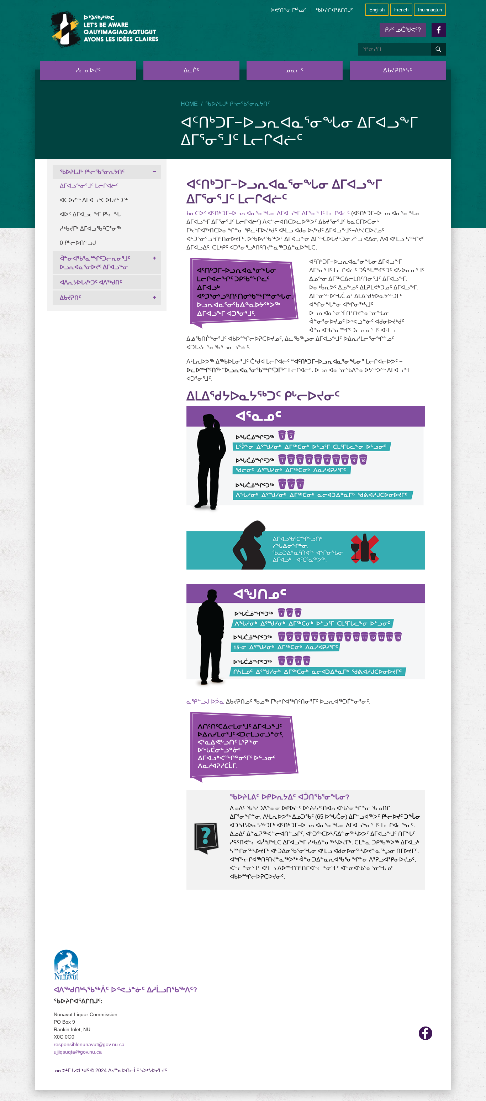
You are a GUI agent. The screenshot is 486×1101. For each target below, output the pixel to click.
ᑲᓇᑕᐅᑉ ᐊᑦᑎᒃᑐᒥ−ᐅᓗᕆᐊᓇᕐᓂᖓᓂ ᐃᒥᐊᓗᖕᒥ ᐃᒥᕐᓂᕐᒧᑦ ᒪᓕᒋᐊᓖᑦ (268, 213)
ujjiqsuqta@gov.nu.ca (78, 1052)
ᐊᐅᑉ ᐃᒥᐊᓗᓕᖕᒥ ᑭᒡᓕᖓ (90, 214)
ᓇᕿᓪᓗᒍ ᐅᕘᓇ (205, 702)
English (377, 9)
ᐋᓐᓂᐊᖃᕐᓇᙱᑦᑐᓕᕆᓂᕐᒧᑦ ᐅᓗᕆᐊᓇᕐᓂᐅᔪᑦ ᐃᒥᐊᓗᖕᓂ (95, 263)
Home (189, 104)
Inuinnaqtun (430, 9)
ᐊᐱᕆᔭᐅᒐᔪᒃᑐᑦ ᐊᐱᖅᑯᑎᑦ (91, 282)
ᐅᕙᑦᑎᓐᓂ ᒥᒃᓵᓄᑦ (288, 10)
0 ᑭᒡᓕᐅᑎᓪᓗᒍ (78, 243)
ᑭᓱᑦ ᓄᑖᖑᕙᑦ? (403, 30)
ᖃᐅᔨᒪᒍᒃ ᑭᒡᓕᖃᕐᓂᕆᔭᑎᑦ (237, 104)
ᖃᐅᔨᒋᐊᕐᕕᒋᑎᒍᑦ (334, 10)
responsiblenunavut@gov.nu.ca (89, 1044)
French (401, 9)
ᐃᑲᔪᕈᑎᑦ (70, 298)
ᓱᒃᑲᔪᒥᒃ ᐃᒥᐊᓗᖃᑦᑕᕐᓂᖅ (90, 229)
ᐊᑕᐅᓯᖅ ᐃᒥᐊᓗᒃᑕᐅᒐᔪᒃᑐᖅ (94, 200)
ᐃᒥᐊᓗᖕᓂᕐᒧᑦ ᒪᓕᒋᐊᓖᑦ (89, 186)
